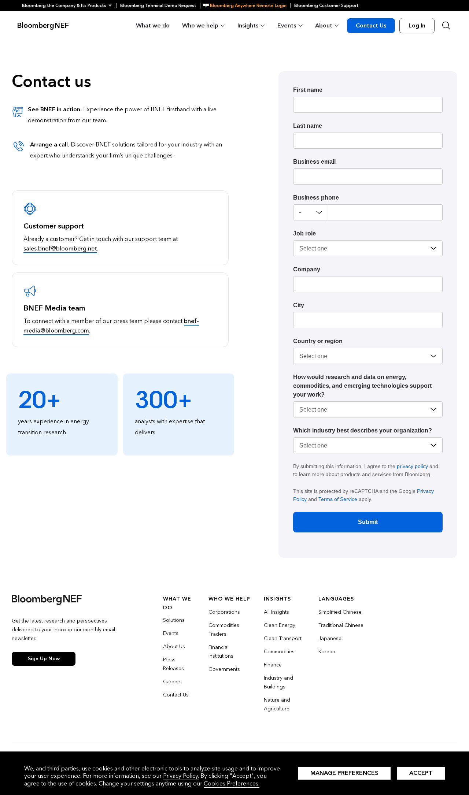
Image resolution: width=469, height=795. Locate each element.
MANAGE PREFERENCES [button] (344, 773)
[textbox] (385, 212)
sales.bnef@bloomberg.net (60, 248)
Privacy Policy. (181, 776)
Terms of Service (337, 499)
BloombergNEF (43, 25)
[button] (69, 5)
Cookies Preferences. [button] (231, 783)
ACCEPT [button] (421, 773)
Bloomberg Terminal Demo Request (158, 5)
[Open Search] (446, 25)
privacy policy (412, 466)
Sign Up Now (44, 658)
